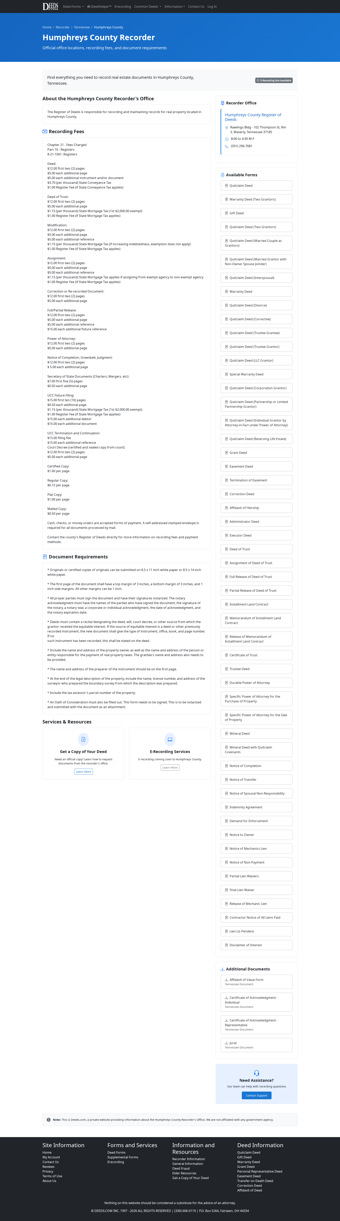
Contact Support (256, 1095)
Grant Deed (238, 452)
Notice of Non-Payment (247, 862)
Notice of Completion (245, 766)
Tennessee (82, 27)
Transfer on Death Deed (255, 1181)
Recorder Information (188, 1159)
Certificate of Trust (243, 655)
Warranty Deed (241, 291)
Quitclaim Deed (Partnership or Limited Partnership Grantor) (256, 404)
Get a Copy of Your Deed (190, 1178)
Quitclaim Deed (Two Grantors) (253, 227)
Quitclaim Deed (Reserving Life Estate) (258, 439)
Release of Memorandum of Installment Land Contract (248, 638)
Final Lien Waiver (242, 890)
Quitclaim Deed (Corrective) (250, 319)
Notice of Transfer (243, 779)
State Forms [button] (72, 6)
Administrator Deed (244, 521)
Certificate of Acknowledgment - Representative (251, 1024)
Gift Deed (237, 213)
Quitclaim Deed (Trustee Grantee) (255, 333)
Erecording (123, 6)
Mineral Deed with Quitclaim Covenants (248, 749)
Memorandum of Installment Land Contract (253, 620)
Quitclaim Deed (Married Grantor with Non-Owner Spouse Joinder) (255, 261)
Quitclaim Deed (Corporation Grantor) (258, 388)
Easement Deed (241, 466)
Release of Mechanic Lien (248, 904)
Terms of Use (52, 1176)
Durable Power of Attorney (250, 683)
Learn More (83, 771)
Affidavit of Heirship (244, 508)
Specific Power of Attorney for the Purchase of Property (252, 698)
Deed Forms (116, 1152)
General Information (187, 1164)
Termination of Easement (248, 480)
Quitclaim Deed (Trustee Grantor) (254, 346)
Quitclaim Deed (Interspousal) (252, 278)
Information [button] (173, 6)
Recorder (63, 27)
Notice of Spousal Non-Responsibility (257, 793)
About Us (49, 1181)
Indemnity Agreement (246, 807)
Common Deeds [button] (146, 6)
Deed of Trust (240, 549)
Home (47, 27)
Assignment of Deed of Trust (251, 563)
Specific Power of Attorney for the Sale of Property (256, 717)
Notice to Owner (242, 835)
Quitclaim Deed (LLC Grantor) (251, 360)
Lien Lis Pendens (242, 931)
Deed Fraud (181, 1168)
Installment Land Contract (249, 604)
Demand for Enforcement (249, 821)
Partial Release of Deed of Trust (253, 590)
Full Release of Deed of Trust (251, 577)
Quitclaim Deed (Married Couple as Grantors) (253, 243)
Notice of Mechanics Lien (248, 848)
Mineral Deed (240, 733)
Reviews (48, 1166)
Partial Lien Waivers (244, 876)
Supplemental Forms (122, 1157)
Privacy (47, 1171)
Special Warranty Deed (246, 374)
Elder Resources (184, 1173)
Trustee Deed (239, 669)
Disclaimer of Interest (246, 945)
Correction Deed (242, 494)
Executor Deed (240, 535)
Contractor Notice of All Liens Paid (255, 917)
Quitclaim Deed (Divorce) (248, 305)
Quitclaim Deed (241, 185)
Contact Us (196, 6)
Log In (212, 6)
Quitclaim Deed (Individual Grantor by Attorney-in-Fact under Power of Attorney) (256, 422)
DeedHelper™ (100, 6)
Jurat (239, 1045)
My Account (51, 1157)
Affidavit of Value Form (244, 982)
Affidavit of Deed (249, 1190)
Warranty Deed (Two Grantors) (253, 199)
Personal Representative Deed (259, 1171)
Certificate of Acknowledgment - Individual (251, 1002)
